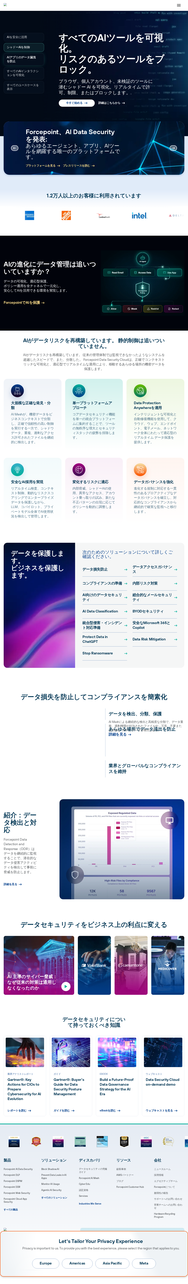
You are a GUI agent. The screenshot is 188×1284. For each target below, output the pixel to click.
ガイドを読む (62, 1110)
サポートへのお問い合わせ (168, 1199)
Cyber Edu (84, 1184)
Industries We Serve (90, 1203)
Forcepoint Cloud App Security (15, 1201)
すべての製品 (11, 1209)
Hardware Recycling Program (164, 1215)
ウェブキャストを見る (159, 1110)
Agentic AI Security (51, 1190)
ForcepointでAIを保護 (22, 302)
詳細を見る (118, 754)
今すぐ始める (74, 98)
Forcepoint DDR (12, 1187)
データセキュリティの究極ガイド (93, 1171)
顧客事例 (121, 1169)
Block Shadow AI (50, 1169)
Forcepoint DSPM (13, 1181)
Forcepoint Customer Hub (130, 1187)
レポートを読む (35, 158)
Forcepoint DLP (12, 1175)
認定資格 (83, 1190)
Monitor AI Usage (50, 1184)
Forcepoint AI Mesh (89, 1178)
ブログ (119, 1181)
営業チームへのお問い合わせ (168, 1206)
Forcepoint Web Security (17, 1193)
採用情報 (158, 1175)
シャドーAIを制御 (18, 47)
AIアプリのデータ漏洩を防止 (23, 59)
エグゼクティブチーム (166, 1181)
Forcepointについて (164, 1187)
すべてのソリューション (54, 1197)
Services (83, 1196)
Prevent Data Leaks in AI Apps (53, 1177)
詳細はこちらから (109, 98)
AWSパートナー (124, 1175)
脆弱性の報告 (161, 1193)
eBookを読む (108, 1110)
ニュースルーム (162, 1169)
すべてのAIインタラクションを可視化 (21, 73)
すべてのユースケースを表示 (23, 87)
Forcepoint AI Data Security (18, 1169)
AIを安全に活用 (17, 37)
